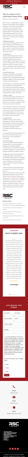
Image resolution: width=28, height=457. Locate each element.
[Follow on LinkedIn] (18, 449)
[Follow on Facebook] (10, 449)
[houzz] (14, 3)
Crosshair (17, 456)
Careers (6, 438)
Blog (5, 439)
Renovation (7, 434)
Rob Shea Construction (11, 176)
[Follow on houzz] (15, 449)
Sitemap (6, 440)
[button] (26, 18)
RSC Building (8, 431)
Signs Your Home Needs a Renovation (12, 220)
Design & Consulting (10, 436)
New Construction (10, 433)
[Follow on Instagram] (13, 449)
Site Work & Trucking (10, 432)
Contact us (21, 183)
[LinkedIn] (16, 3)
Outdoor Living (9, 437)
